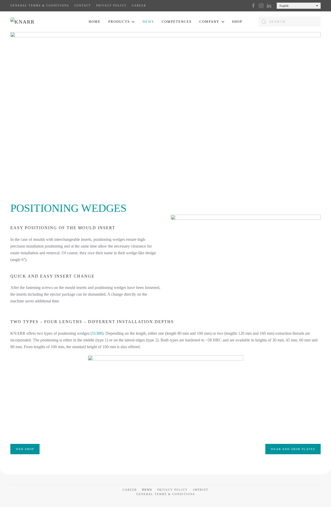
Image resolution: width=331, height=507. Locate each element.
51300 (97, 333)
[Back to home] (35, 21)
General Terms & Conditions (39, 5)
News (148, 22)
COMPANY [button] (209, 22)
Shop (237, 22)
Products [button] (119, 22)
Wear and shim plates (293, 449)
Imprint (200, 489)
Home (95, 22)
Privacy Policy (111, 5)
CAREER (139, 5)
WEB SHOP (25, 449)
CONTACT (82, 5)
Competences (177, 22)
